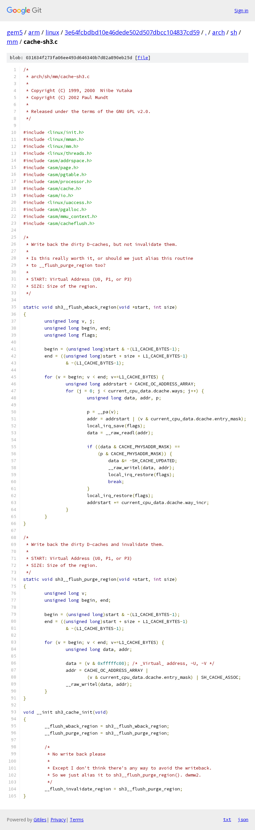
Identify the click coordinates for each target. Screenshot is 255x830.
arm (34, 32)
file (142, 57)
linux (52, 32)
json (243, 819)
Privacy (58, 819)
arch (218, 32)
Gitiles (40, 819)
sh (233, 32)
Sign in (241, 10)
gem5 (15, 32)
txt (227, 819)
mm (12, 42)
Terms (77, 819)
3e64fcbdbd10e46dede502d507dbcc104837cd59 (132, 32)
